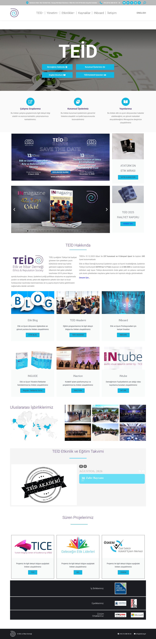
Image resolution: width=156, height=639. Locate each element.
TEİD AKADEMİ (78, 335)
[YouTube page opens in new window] (124, 2)
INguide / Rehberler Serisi (32, 391)
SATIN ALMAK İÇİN (128, 177)
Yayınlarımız (125, 108)
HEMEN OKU (128, 224)
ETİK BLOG (33, 335)
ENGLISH (141, 12)
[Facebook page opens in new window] (139, 2)
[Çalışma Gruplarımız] (30, 102)
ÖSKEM (123, 572)
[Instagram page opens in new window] (135, 2)
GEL (77, 572)
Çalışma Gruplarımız (30, 108)
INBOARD (123, 335)
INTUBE (123, 391)
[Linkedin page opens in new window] (128, 2)
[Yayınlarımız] (126, 102)
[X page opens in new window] (131, 2)
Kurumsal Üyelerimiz (78, 108)
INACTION (78, 391)
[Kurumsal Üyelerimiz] (78, 102)
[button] (14, 209)
